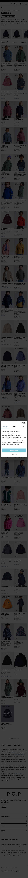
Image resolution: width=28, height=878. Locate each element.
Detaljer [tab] (14, 426)
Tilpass (13, 454)
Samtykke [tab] (5, 426)
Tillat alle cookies (14, 450)
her (16, 440)
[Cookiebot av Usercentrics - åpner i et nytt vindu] (20, 423)
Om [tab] (23, 426)
